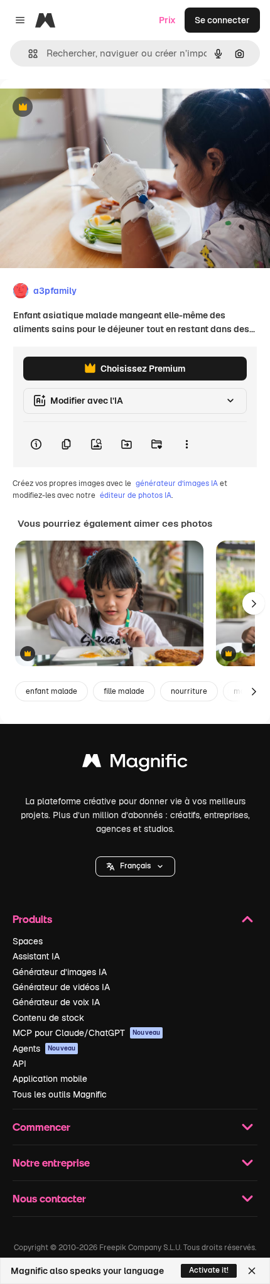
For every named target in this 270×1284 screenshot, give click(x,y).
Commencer (41, 1126)
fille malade (124, 691)
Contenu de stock (48, 1017)
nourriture (189, 691)
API (19, 1063)
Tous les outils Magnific (60, 1094)
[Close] (251, 1270)
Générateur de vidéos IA (61, 987)
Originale (83, 108)
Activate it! (209, 1270)
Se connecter (222, 20)
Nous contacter (49, 1198)
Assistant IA (36, 956)
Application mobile (50, 1078)
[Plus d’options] (186, 444)
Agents (44, 1048)
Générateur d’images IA (60, 972)
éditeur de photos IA (135, 495)
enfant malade (51, 691)
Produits (32, 918)
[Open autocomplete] (28, 53)
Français (135, 866)
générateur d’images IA (177, 483)
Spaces (28, 941)
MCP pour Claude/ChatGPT (86, 1033)
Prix (167, 20)
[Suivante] (253, 603)
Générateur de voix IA (56, 1002)
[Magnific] (135, 764)
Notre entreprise (51, 1162)
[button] (135, 866)
